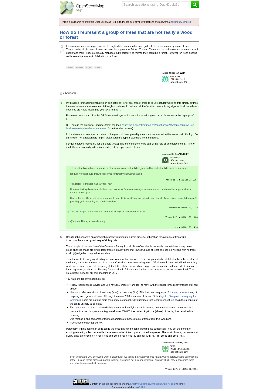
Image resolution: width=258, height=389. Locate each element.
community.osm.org (181, 22)
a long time (177, 292)
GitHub (142, 387)
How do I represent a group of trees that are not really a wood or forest (126, 35)
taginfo (163, 296)
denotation (80, 307)
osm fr (78, 211)
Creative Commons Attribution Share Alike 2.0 (153, 384)
